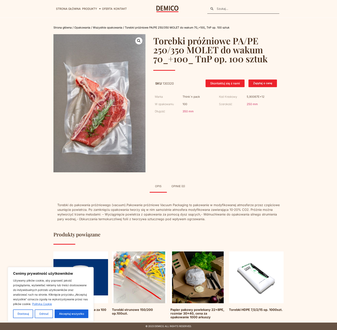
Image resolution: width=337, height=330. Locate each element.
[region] (51, 294)
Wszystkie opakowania (107, 27)
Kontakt (120, 8)
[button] (138, 40)
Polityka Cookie (42, 304)
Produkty (89, 8)
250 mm (252, 104)
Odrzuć (44, 313)
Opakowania (82, 27)
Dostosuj (23, 313)
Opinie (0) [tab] (178, 186)
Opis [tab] (158, 186)
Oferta (107, 8)
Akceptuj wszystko (71, 313)
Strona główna (68, 8)
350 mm (188, 111)
